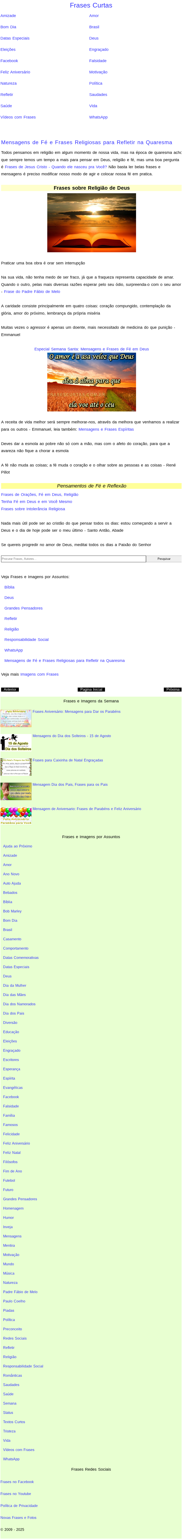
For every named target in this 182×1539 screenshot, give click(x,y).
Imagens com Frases (39, 674)
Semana (9, 1403)
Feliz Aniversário (15, 72)
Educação (11, 1032)
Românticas (12, 1375)
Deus (94, 38)
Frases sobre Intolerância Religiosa (33, 509)
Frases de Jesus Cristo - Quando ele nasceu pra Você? (56, 167)
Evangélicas (13, 1088)
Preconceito (12, 1329)
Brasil (94, 27)
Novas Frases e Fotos (18, 1518)
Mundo (8, 1264)
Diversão (10, 1023)
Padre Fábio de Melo (20, 1292)
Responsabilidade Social (23, 1366)
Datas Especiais (15, 38)
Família (9, 1115)
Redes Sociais (15, 1338)
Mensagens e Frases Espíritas (106, 429)
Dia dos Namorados (19, 1004)
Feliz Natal (12, 1153)
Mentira (9, 1245)
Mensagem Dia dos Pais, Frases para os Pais (70, 784)
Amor (94, 15)
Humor (8, 1218)
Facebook (9, 61)
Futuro (8, 1190)
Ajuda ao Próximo (17, 846)
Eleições (8, 49)
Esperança (11, 1069)
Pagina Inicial (91, 689)
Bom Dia (8, 27)
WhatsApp (98, 117)
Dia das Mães (14, 995)
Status (8, 1413)
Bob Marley (12, 911)
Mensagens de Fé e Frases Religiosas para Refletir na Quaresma (86, 142)
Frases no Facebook (17, 1482)
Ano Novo (11, 874)
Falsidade (98, 61)
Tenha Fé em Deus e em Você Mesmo (36, 501)
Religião (9, 1357)
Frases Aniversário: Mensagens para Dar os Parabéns (77, 711)
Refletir (6, 94)
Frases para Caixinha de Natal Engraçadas (68, 760)
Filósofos (10, 1162)
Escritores (11, 1060)
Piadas (8, 1310)
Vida (93, 106)
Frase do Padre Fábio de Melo (32, 291)
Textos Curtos (14, 1422)
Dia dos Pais (13, 1013)
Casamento (12, 939)
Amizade (8, 15)
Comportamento (15, 948)
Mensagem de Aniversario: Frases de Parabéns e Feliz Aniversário (87, 809)
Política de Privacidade (19, 1506)
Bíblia (7, 902)
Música (8, 1273)
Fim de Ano (12, 1171)
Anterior (10, 689)
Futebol (9, 1180)
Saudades (98, 94)
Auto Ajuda (12, 883)
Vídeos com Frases (18, 117)
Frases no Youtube (15, 1494)
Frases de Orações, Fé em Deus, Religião (39, 494)
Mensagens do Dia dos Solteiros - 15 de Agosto (72, 736)
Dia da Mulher (14, 985)
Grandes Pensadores (20, 1199)
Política (95, 83)
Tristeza (9, 1431)
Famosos (10, 1125)
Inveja (8, 1227)
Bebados (10, 893)
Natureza (8, 83)
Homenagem (13, 1208)
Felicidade (11, 1134)
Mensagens (12, 1236)
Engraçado (99, 49)
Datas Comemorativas (21, 958)
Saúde (6, 106)
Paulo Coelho (14, 1301)
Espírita (9, 1078)
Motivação (98, 72)
